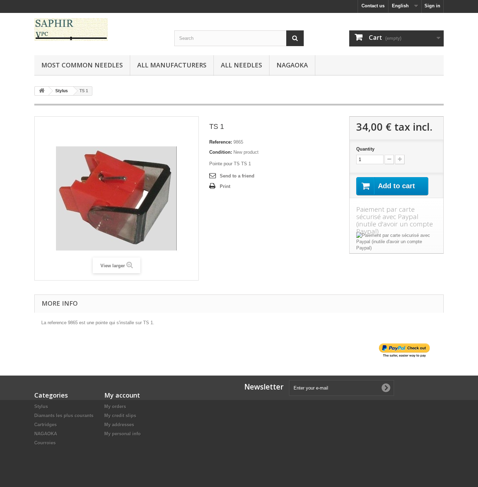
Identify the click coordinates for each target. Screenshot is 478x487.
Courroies (45, 442)
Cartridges (45, 424)
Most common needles (82, 65)
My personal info (122, 433)
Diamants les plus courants (63, 415)
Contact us (373, 5)
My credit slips (120, 415)
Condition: (220, 152)
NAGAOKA (45, 433)
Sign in (432, 5)
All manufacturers (171, 65)
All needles (241, 65)
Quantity (365, 149)
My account (122, 395)
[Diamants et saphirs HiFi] (99, 29)
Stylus (41, 406)
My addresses (119, 424)
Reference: (220, 142)
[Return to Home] (41, 91)
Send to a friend (237, 176)
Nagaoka (292, 65)
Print (225, 186)
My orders (115, 406)
